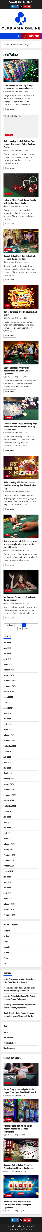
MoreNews (14, 1229)
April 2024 (7, 724)
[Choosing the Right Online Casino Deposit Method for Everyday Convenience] (21, 1110)
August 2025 (8, 696)
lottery (6, 952)
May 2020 (7, 887)
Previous (9, 625)
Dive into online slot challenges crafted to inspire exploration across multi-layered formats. (21, 526)
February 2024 (9, 735)
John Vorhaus (9, 92)
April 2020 (8, 893)
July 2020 (7, 876)
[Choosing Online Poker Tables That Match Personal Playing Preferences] (21, 1150)
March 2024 (8, 729)
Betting (9, 135)
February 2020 (9, 903)
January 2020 (9, 909)
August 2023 (8, 751)
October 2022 (9, 800)
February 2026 (9, 669)
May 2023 (7, 767)
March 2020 (8, 898)
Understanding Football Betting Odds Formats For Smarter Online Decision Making (21, 126)
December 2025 (10, 680)
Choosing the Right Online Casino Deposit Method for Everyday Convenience (19, 989)
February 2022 (9, 844)
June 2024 (7, 713)
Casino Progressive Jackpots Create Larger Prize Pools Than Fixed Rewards (20, 981)
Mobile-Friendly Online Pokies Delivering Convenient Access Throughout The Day (19, 1014)
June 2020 (7, 882)
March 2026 (8, 664)
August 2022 (8, 811)
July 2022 (7, 816)
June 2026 (7, 648)
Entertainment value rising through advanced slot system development (21, 70)
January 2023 (9, 784)
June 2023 (7, 762)
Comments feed (10, 1042)
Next (26, 628)
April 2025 (7, 702)
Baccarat (7, 930)
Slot (7, 79)
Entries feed (8, 1037)
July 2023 (7, 756)
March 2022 (8, 838)
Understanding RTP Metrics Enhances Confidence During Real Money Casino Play (21, 467)
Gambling (7, 947)
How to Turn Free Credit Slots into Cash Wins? (21, 297)
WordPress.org (9, 1048)
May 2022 (7, 827)
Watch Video (34, 36)
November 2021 (9, 860)
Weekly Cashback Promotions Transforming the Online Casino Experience (21, 352)
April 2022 (7, 833)
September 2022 (10, 805)
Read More (10, 109)
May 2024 (7, 718)
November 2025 (10, 686)
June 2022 (7, 822)
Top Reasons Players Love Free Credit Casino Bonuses (21, 582)
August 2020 (8, 871)
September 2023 (10, 745)
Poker (6, 957)
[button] (3, 36)
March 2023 (8, 773)
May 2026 (7, 653)
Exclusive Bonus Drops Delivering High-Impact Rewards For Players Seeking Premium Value (21, 408)
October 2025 (9, 691)
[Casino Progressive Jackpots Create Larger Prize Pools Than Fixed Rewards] (21, 1074)
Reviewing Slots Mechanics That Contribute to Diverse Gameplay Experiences (21, 1006)
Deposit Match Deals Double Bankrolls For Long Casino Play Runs (21, 241)
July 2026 (7, 642)
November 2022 (10, 795)
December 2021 (9, 854)
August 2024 (8, 707)
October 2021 (9, 865)
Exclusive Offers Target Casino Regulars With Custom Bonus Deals (21, 185)
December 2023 (10, 740)
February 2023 (9, 778)
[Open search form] (19, 36)
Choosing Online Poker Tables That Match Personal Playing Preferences (19, 998)
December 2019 (9, 914)
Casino (8, 194)
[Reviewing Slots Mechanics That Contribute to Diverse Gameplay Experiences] (21, 1186)
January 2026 (9, 675)
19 (20, 628)
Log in (6, 1031)
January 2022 (9, 849)
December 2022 (10, 789)
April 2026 (8, 658)
